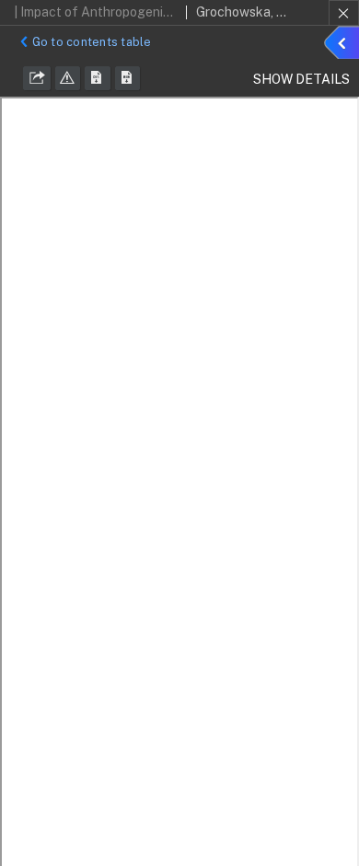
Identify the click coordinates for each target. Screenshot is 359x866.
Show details (344, 45)
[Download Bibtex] (128, 78)
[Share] (37, 78)
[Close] (344, 13)
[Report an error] (68, 78)
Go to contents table (92, 42)
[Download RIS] (97, 78)
